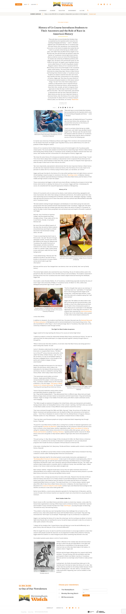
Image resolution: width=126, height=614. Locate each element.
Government (43, 10)
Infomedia (46, 611)
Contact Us (59, 608)
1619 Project (67, 505)
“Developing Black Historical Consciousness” (46, 459)
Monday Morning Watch (69, 593)
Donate (18, 4)
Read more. (75, 99)
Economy (52, 10)
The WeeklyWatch (67, 590)
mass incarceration (86, 311)
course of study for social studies (52, 485)
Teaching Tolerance (58, 432)
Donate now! (92, 14)
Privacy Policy (23, 612)
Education (62, 10)
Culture (82, 10)
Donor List (50, 608)
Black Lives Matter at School (79, 428)
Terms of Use (30, 612)
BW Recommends (67, 597)
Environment (72, 10)
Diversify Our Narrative (50, 426)
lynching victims (72, 175)
